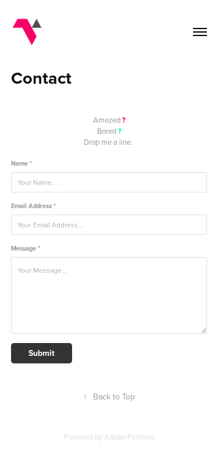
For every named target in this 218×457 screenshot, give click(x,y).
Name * (21, 163)
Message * (25, 248)
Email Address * (33, 206)
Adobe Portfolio (129, 436)
